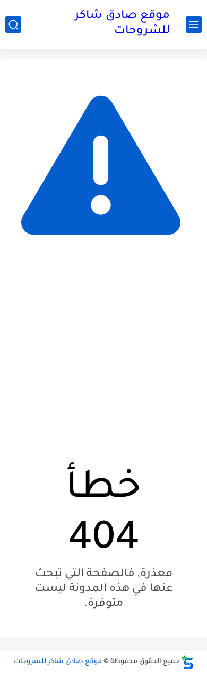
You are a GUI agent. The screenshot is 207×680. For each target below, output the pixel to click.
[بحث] (13, 24)
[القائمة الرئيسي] (194, 24)
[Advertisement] (103, 357)
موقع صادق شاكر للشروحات (122, 24)
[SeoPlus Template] (187, 662)
